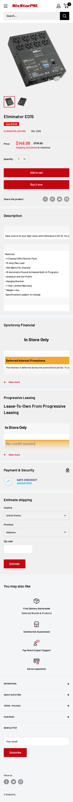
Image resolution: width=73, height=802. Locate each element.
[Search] (64, 16)
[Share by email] (66, 199)
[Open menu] (5, 6)
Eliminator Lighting (15, 131)
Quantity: (9, 159)
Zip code (8, 541)
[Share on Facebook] (45, 199)
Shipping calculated (26, 147)
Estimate (14, 563)
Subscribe (15, 752)
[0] (66, 6)
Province (8, 524)
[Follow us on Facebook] (6, 781)
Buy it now (36, 184)
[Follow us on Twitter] (13, 781)
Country (8, 507)
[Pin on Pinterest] (52, 199)
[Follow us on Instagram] (20, 781)
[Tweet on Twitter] (59, 199)
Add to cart (36, 172)
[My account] (58, 6)
